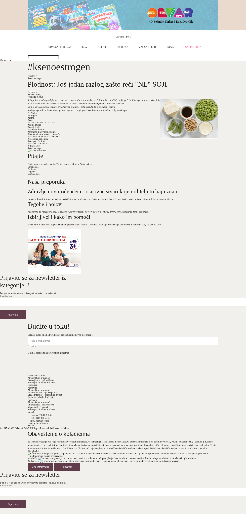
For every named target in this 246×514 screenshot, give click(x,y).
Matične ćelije (148, 47)
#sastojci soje (34, 127)
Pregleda (35, 97)
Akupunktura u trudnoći (39, 378)
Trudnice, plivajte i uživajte (41, 397)
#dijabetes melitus (36, 129)
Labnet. (66, 428)
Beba (84, 47)
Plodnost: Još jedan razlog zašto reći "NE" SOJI (97, 84)
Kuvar (171, 47)
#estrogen (32, 115)
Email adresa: (6, 296)
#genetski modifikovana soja (41, 122)
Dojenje (102, 47)
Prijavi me (13, 314)
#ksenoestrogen (35, 78)
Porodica (123, 47)
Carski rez (32, 385)
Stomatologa (33, 174)
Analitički (32, 458)
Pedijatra (32, 169)
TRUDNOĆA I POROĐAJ (58, 47)
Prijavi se (32, 346)
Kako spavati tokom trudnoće (41, 382)
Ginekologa (33, 167)
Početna (32, 76)
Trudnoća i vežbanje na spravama (43, 392)
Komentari (34, 94)
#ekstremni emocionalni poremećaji (44, 134)
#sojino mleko (34, 125)
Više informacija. (41, 466)
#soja (30, 120)
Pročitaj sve (33, 113)
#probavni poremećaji (38, 143)
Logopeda (32, 171)
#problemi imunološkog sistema (43, 136)
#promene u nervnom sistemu (42, 132)
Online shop (193, 47)
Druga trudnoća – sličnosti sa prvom (45, 395)
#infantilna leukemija (38, 139)
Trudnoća (32, 92)
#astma (31, 118)
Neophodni (33, 451)
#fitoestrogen (34, 146)
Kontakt (31, 412)
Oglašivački (33, 461)
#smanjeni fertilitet (37, 141)
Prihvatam (67, 466)
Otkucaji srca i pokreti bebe (41, 380)
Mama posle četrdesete (38, 407)
